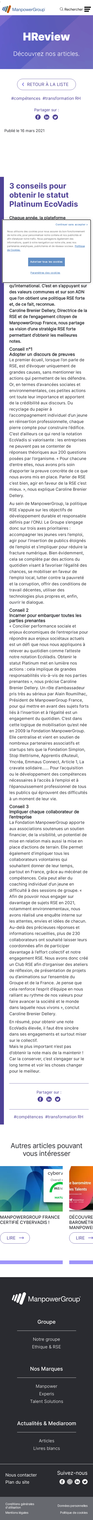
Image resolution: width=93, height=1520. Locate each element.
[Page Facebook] (62, 1481)
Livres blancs (46, 1448)
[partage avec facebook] (38, 117)
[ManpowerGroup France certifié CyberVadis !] (31, 1190)
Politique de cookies (74, 1512)
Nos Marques (46, 1369)
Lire (11, 1238)
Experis (46, 1393)
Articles (46, 1440)
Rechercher (73, 9)
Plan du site (17, 1482)
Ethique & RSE (46, 1346)
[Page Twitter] (85, 1481)
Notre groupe (46, 1339)
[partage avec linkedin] (46, 117)
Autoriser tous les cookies (46, 261)
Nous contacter (21, 1475)
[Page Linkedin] (77, 1481)
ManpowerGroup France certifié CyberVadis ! (30, 1220)
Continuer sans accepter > (72, 224)
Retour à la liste (48, 84)
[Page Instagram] (69, 1481)
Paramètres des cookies (45, 272)
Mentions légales (16, 1512)
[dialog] (46, 251)
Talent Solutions (46, 1401)
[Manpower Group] (23, 9)
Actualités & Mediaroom (46, 1423)
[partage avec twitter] (55, 117)
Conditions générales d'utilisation (19, 1505)
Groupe (46, 1322)
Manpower (46, 1386)
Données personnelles (73, 1505)
